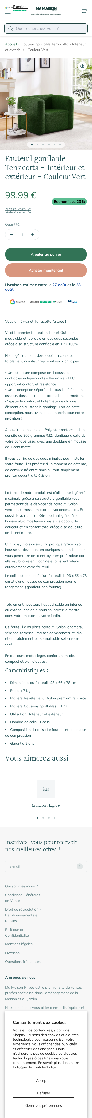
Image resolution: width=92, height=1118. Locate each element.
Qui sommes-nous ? (21, 886)
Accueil (11, 44)
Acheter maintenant (46, 270)
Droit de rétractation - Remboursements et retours (23, 915)
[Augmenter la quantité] (32, 234)
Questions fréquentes (23, 961)
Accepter (43, 1080)
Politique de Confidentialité (17, 932)
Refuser (43, 1093)
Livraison (12, 953)
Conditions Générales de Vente (22, 898)
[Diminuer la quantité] (11, 234)
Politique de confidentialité (34, 1067)
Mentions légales (19, 944)
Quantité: (12, 224)
